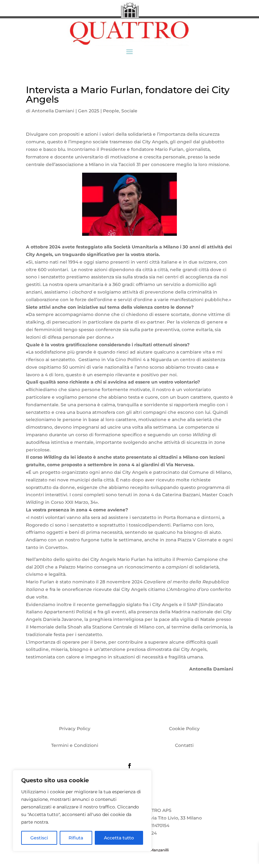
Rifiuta (76, 838)
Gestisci (39, 838)
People (111, 111)
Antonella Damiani (53, 111)
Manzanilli (159, 850)
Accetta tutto (119, 838)
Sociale (129, 111)
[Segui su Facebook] (129, 766)
